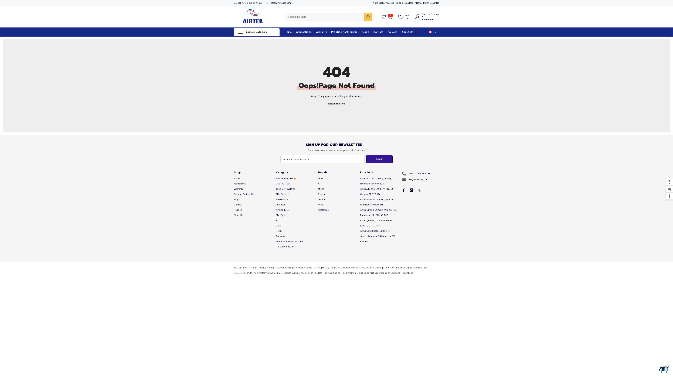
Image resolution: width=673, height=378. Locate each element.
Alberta (418, 3)
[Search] (328, 17)
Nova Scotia (379, 3)
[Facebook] (403, 190)
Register (435, 14)
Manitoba (409, 3)
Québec (390, 3)
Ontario (399, 3)
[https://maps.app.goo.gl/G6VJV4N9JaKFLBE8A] (414, 3)
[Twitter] (419, 190)
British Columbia (431, 3)
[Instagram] (411, 190)
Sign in (424, 15)
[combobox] (324, 17)
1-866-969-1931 (254, 3)
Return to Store (336, 104)
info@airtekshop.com (281, 3)
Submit (379, 159)
